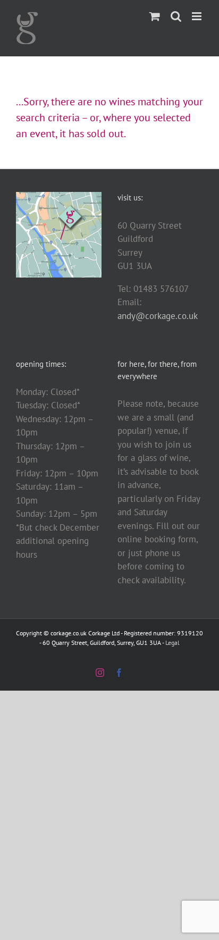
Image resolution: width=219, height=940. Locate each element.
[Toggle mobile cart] (154, 16)
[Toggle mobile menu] (197, 16)
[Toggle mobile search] (176, 16)
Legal (172, 643)
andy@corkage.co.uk (157, 316)
